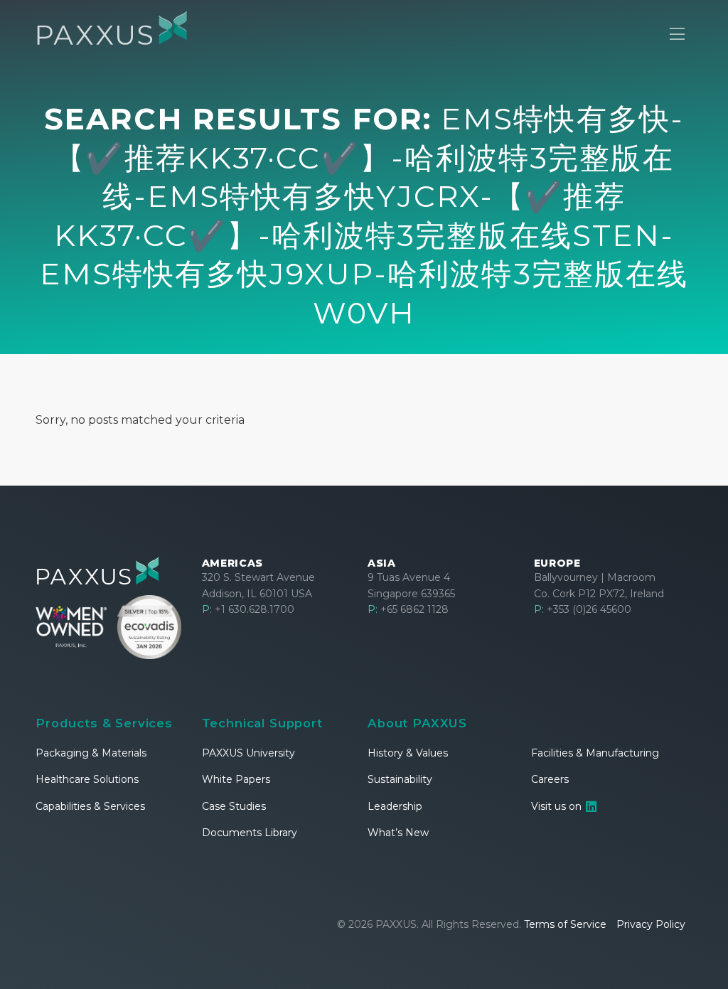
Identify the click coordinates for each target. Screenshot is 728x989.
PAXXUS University (248, 753)
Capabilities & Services (90, 806)
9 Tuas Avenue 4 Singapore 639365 (411, 585)
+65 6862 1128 (408, 609)
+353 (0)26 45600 (582, 609)
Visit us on (557, 806)
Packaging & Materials (91, 753)
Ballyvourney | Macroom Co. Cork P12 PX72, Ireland (599, 585)
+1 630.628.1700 (248, 609)
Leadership (395, 806)
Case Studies (234, 806)
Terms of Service (565, 924)
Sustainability (400, 779)
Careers (550, 779)
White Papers (236, 779)
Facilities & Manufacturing (595, 753)
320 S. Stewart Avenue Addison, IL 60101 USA (258, 585)
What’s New (398, 832)
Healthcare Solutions (87, 779)
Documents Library (249, 832)
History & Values (408, 753)
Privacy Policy (650, 924)
